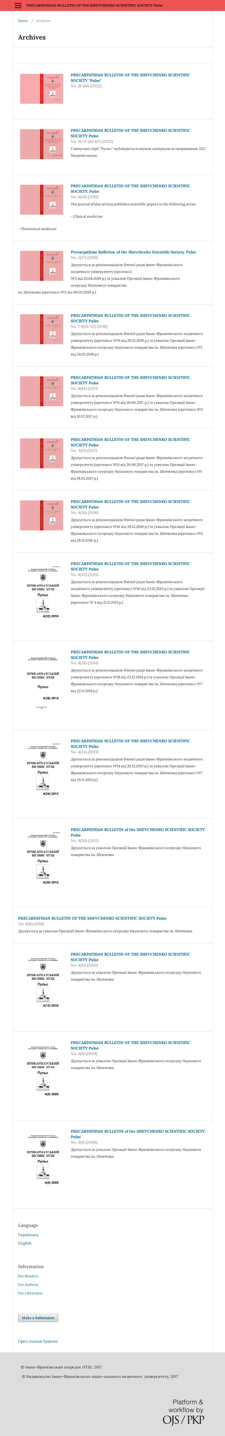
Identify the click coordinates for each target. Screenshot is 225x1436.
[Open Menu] (18, 5)
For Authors (28, 1284)
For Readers (28, 1276)
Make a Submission (38, 1317)
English (24, 1243)
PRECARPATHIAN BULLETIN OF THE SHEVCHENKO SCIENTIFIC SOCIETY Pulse (94, 5)
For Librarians (30, 1293)
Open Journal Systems (38, 1341)
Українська (28, 1234)
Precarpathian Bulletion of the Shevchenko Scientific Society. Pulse (133, 252)
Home (23, 20)
